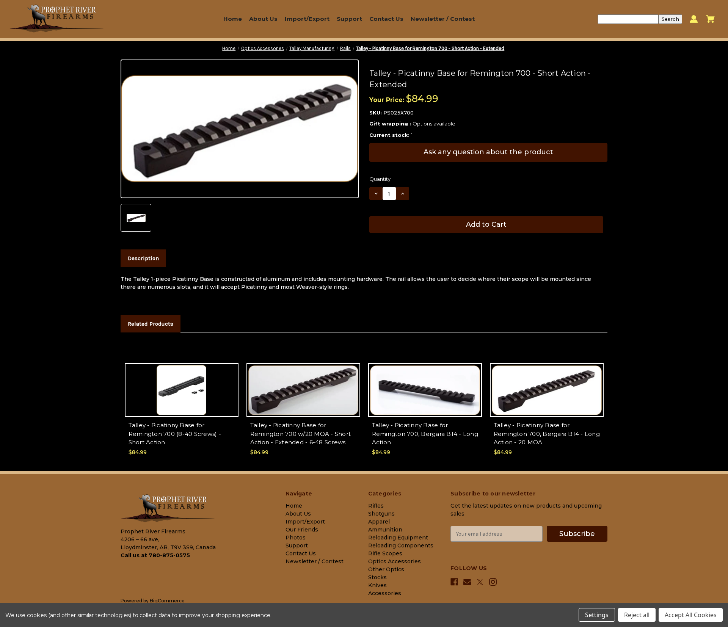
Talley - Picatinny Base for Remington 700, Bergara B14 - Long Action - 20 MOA (547, 434)
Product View (181, 397)
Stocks (377, 577)
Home (232, 18)
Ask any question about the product (488, 152)
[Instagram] (493, 582)
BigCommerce (167, 600)
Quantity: (380, 179)
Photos (296, 537)
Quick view (181, 383)
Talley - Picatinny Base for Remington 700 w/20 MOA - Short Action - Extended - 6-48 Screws (300, 434)
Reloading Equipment (398, 537)
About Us (263, 18)
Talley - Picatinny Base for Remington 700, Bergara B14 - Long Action (425, 434)
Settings (597, 615)
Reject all (637, 615)
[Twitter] (480, 582)
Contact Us (386, 18)
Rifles (376, 505)
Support (349, 18)
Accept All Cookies (691, 615)
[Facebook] (454, 582)
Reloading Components (400, 545)
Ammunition (385, 529)
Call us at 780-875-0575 (155, 555)
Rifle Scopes (385, 553)
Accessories (384, 593)
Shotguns (381, 513)
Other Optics (386, 569)
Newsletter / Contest (443, 18)
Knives (377, 585)
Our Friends (302, 529)
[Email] (467, 582)
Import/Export (307, 18)
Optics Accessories (394, 561)
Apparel (379, 521)
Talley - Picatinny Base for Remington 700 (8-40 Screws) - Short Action (175, 434)
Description (143, 258)
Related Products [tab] (150, 323)
